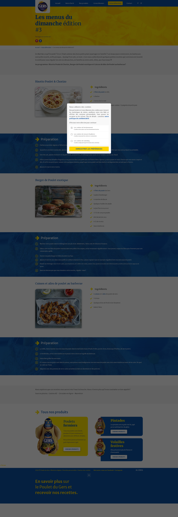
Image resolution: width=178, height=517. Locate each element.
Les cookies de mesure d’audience (84, 134)
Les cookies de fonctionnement (83, 127)
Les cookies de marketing (81, 141)
